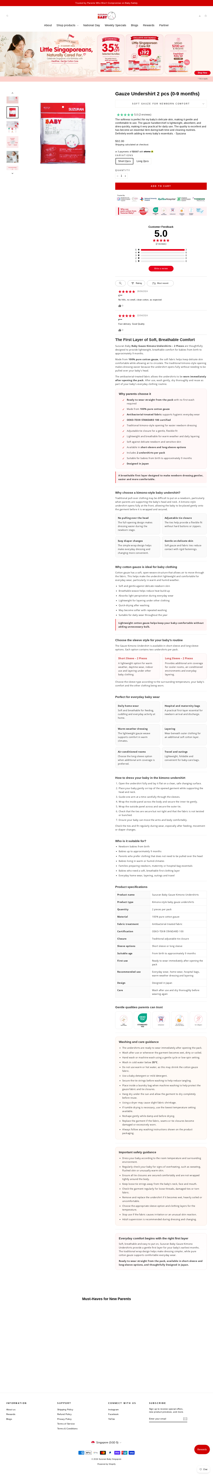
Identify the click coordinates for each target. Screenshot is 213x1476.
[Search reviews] (120, 283)
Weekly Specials (115, 25)
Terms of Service (66, 1424)
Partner (164, 25)
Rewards (149, 25)
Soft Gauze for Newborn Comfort (161, 104)
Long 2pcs (143, 161)
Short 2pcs (124, 161)
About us (10, 1409)
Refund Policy (64, 1414)
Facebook (113, 1414)
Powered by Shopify (106, 1464)
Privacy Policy (64, 1419)
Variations (124, 155)
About (48, 25)
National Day (91, 25)
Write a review (161, 268)
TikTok (111, 1419)
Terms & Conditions (67, 1428)
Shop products (66, 25)
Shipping (119, 144)
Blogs (134, 25)
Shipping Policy (65, 1409)
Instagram (113, 1409)
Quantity (122, 170)
